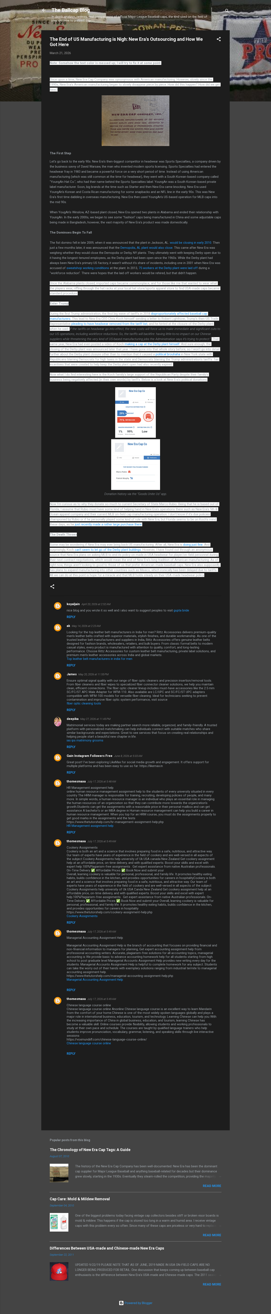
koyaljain (73, 604)
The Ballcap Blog (70, 10)
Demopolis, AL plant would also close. (146, 248)
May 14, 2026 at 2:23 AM (86, 626)
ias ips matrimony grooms (85, 740)
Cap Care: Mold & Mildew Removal (80, 1199)
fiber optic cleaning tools (84, 703)
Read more (212, 1186)
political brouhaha (168, 354)
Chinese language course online (89, 1043)
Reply (71, 617)
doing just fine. (193, 545)
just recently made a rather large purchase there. (108, 524)
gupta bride (181, 610)
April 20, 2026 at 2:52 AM (96, 604)
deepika (73, 719)
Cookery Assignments (82, 916)
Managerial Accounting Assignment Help (95, 980)
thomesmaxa (76, 781)
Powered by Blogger (138, 1303)
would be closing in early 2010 (190, 243)
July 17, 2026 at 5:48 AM (101, 781)
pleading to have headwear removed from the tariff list (109, 324)
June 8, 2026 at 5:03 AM (128, 755)
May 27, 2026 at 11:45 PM (95, 719)
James (72, 674)
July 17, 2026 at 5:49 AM (101, 841)
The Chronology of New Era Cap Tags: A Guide (90, 1149)
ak (68, 626)
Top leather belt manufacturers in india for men (99, 659)
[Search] (227, 11)
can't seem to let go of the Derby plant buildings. (108, 550)
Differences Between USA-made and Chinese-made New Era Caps (107, 1248)
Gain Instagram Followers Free (89, 756)
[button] (218, 40)
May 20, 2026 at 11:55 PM (93, 674)
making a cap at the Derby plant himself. (152, 344)
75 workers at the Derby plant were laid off (168, 268)
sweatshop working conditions (87, 268)
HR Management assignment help (90, 826)
